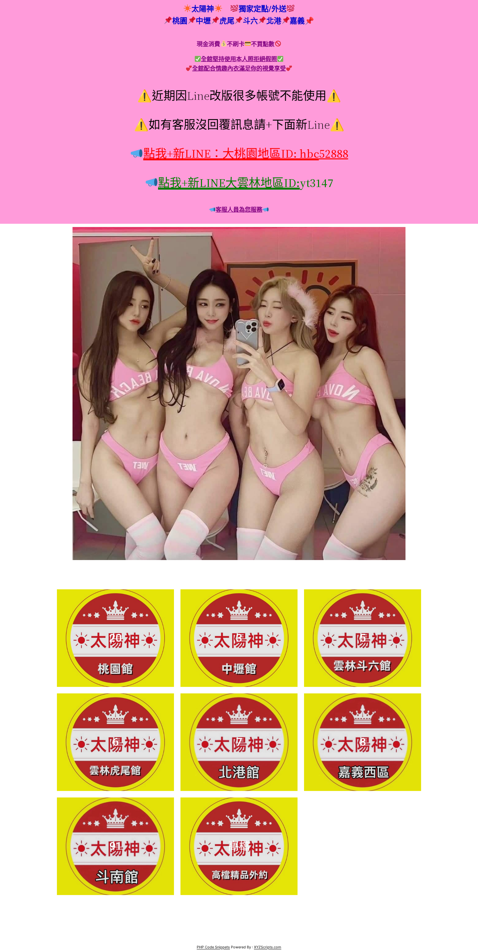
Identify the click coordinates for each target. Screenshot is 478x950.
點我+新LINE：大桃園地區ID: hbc (231, 154)
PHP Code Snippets (213, 947)
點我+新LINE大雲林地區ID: (229, 183)
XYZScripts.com (267, 947)
